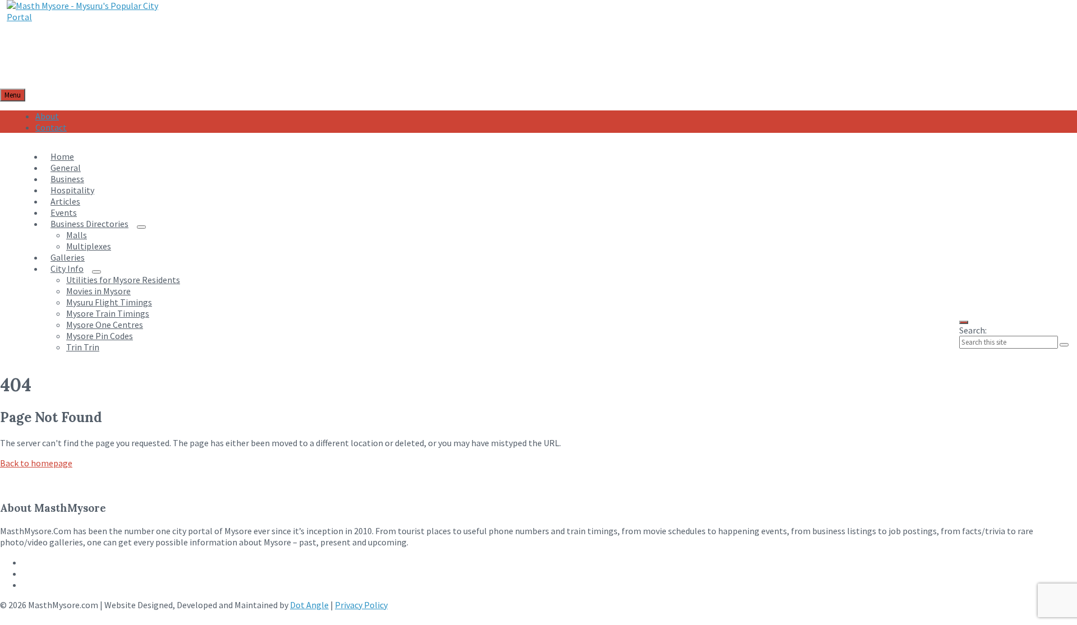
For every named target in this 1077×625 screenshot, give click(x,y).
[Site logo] (83, 16)
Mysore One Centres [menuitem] (104, 324)
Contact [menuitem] (51, 127)
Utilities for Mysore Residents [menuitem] (123, 279)
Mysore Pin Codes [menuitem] (99, 335)
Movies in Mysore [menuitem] (98, 291)
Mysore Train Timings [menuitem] (107, 313)
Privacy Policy (361, 604)
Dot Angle (309, 604)
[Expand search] (963, 322)
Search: (973, 330)
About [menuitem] (47, 116)
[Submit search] (1064, 344)
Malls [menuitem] (76, 234)
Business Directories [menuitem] (89, 223)
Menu (12, 95)
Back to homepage (36, 463)
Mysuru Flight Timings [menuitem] (109, 302)
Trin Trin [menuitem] (82, 347)
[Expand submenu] (141, 227)
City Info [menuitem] (67, 268)
